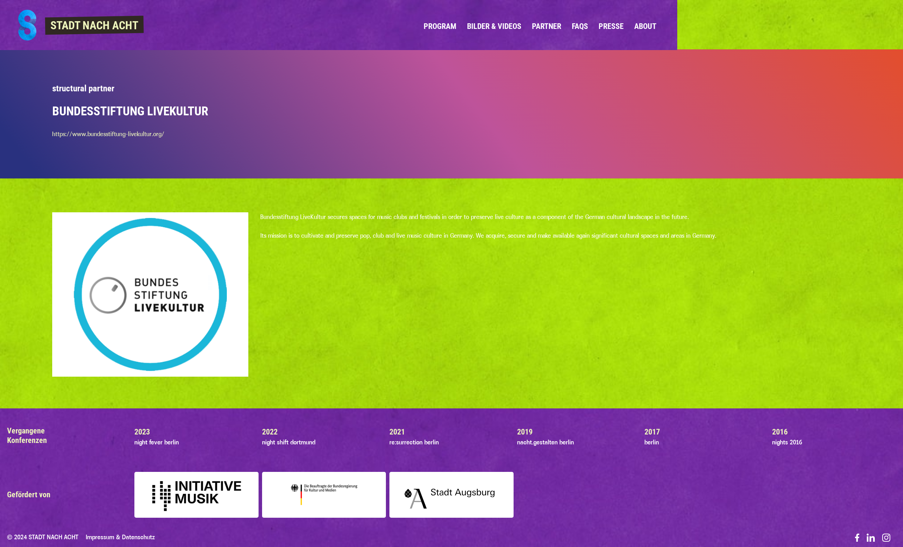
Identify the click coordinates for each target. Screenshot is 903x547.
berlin (651, 442)
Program (440, 26)
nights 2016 (787, 442)
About (645, 26)
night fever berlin (156, 442)
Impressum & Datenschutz (120, 537)
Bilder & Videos (494, 26)
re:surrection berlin (414, 442)
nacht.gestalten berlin (545, 442)
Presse (611, 26)
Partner (546, 26)
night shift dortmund (288, 442)
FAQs (580, 26)
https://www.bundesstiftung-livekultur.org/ (108, 134)
